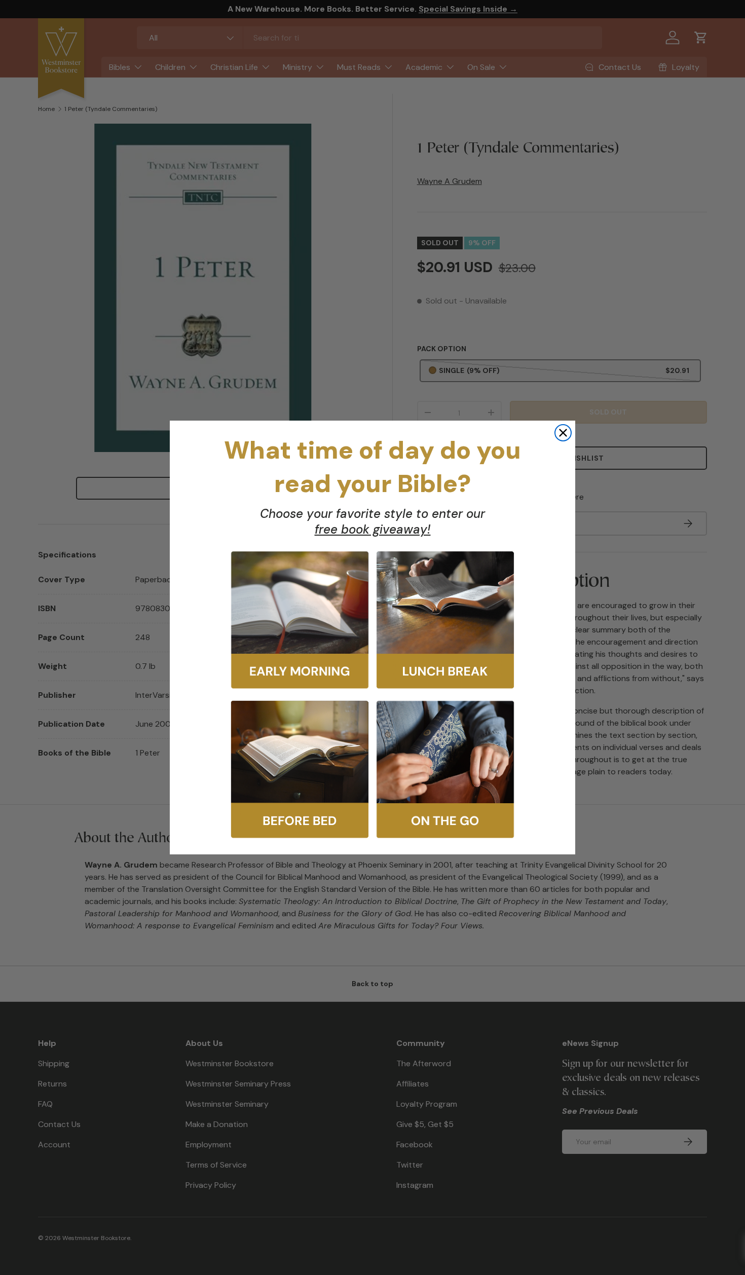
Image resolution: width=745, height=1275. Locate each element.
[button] (299, 620)
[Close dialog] (563, 433)
